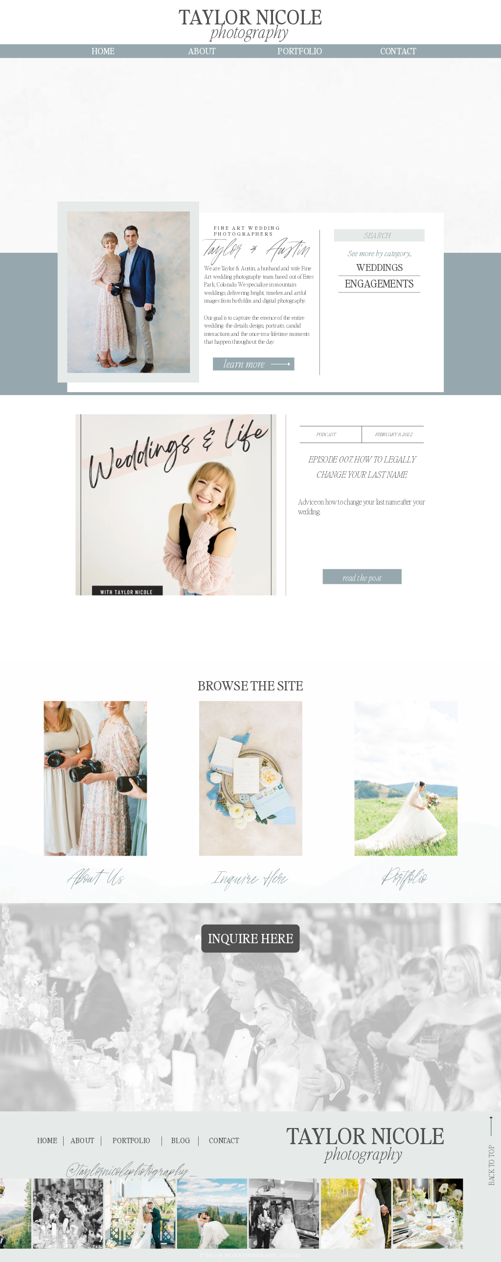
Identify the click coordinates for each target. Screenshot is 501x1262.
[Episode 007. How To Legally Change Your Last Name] (175, 504)
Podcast (326, 434)
